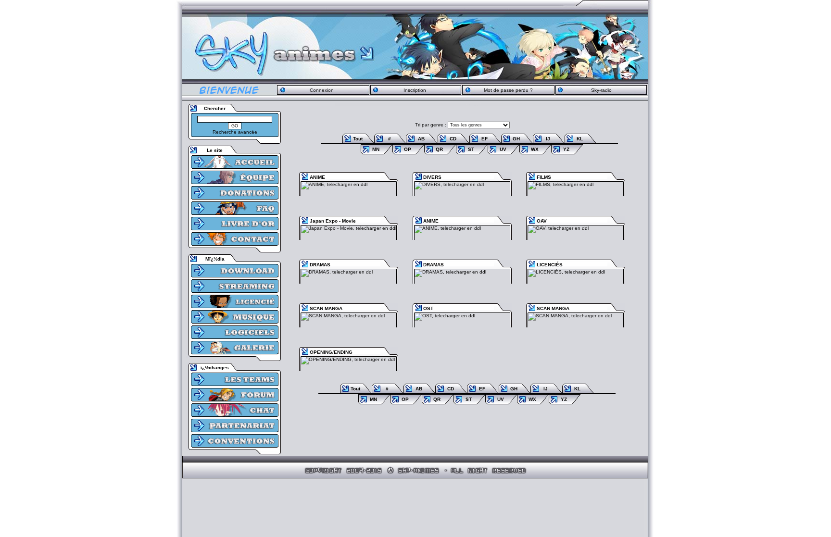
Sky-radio (601, 90)
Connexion (322, 90)
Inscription (414, 90)
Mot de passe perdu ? (508, 90)
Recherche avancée (235, 132)
